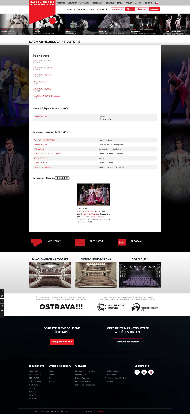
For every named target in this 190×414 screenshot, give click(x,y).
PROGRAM (136, 241)
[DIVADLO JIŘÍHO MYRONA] (96, 275)
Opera (51, 371)
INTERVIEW (135, 31)
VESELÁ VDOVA (40, 163)
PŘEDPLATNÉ (97, 241)
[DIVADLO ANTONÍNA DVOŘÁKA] (50, 275)
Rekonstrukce (110, 374)
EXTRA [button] (119, 3)
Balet (51, 378)
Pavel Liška (95, 216)
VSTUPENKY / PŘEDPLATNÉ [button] (78, 3)
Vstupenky (154, 9)
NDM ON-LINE (35, 381)
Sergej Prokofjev (71, 33)
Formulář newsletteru (128, 341)
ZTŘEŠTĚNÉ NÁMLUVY (43, 167)
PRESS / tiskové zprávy (85, 371)
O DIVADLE (33, 385)
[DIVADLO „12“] (140, 275)
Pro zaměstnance (82, 381)
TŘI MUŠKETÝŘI (40, 158)
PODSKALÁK (39, 149)
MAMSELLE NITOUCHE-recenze (46, 96)
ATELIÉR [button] (129, 3)
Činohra (52, 374)
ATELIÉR (32, 392)
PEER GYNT (103, 31)
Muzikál (52, 381)
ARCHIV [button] (138, 3)
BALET (92, 9)
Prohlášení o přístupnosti (85, 385)
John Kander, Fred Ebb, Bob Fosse (44, 33)
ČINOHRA (81, 9)
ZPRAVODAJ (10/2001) (42, 75)
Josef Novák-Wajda (85, 211)
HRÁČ (68, 31)
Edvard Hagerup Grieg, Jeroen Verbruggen (111, 33)
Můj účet (142, 9)
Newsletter (116, 9)
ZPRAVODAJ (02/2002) (42, 68)
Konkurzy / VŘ (81, 374)
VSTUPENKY (54, 241)
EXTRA (32, 388)
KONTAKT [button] (148, 3)
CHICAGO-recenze (40, 82)
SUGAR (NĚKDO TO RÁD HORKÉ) (48, 154)
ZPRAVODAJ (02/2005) (42, 61)
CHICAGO (37, 31)
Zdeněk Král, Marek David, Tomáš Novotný (143, 33)
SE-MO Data (100, 411)
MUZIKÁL (104, 9)
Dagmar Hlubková (91, 214)
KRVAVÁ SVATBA (7, 31)
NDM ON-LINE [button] (97, 3)
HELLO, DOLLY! (40, 116)
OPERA (69, 9)
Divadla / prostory (82, 378)
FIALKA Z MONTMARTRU (44, 140)
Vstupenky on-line (62, 341)
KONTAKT (33, 398)
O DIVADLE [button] (110, 3)
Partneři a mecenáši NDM (115, 378)
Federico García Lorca (7, 33)
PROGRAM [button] (61, 3)
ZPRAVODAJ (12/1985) (42, 89)
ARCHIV (32, 395)
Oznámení (109, 381)
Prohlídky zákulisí (112, 371)
